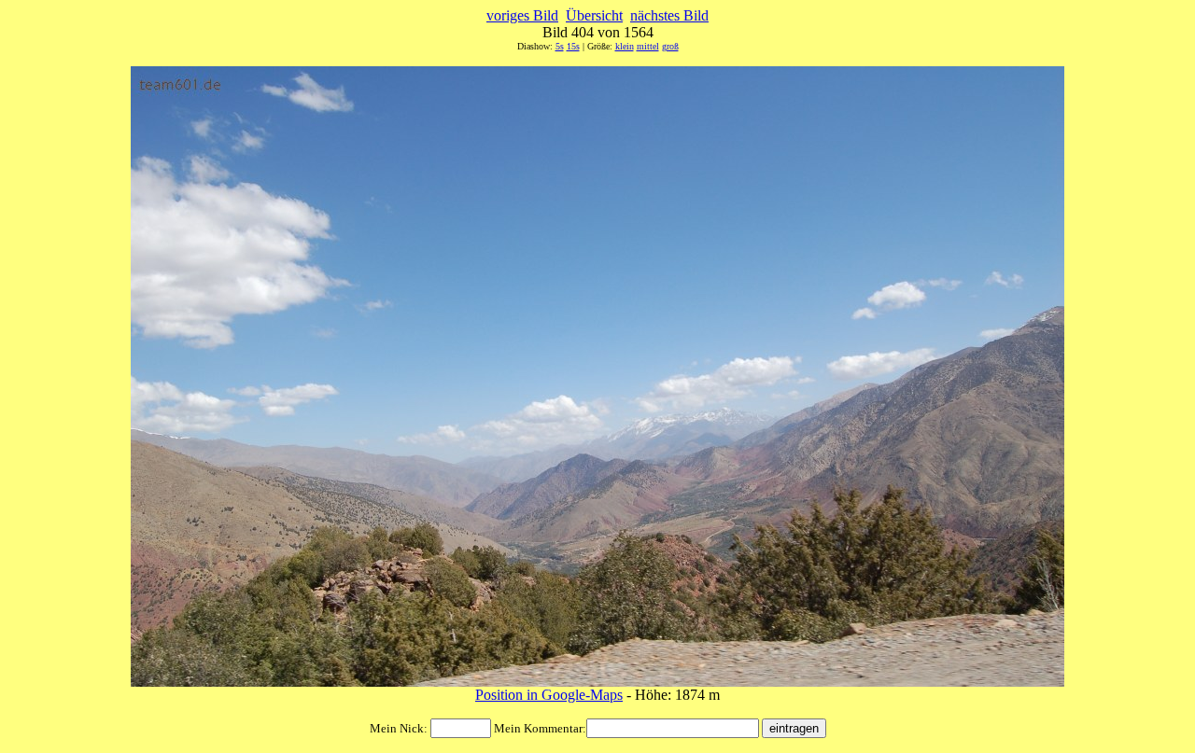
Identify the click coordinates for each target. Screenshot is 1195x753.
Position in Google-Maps (549, 695)
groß (670, 46)
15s (573, 46)
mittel (648, 46)
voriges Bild (522, 15)
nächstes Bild (669, 15)
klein (624, 46)
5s (559, 46)
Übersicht (594, 15)
